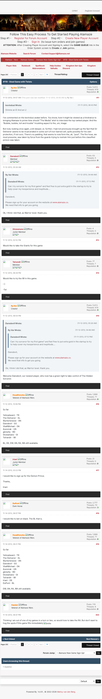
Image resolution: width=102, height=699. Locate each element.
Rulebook (26, 66)
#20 (97, 615)
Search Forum (29, 53)
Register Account (92, 10)
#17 (97, 470)
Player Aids (11, 66)
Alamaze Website (9, 53)
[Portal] (15, 681)
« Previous (13, 75)
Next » (41, 75)
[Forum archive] (9, 681)
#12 (97, 167)
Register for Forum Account (30, 38)
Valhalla (54, 68)
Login (74, 10)
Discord (66, 68)
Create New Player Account (81, 38)
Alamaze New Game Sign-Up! (48, 60)
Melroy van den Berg (66, 692)
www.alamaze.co (60, 202)
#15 (97, 316)
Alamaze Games (27, 60)
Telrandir (17, 262)
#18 (97, 513)
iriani (15, 459)
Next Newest (92, 639)
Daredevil (14, 156)
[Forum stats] (27, 681)
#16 (97, 404)
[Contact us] (21, 681)
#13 (97, 240)
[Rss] (3, 681)
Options (93, 82)
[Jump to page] (47, 74)
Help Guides (55, 66)
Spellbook (40, 66)
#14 (97, 273)
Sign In (36, 41)
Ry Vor (69, 98)
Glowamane (18, 229)
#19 (97, 544)
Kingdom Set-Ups (74, 66)
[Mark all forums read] (39, 681)
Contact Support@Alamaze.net (55, 53)
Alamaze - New (11, 60)
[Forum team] (33, 681)
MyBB (40, 692)
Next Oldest (9, 639)
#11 (97, 98)
